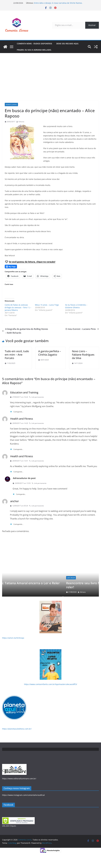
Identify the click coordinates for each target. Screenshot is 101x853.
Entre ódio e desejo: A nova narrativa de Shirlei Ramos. (58, 3)
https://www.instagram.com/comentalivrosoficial (23, 795)
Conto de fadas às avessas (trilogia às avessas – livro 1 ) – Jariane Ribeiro (18, 307)
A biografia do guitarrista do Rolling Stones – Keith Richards (26, 331)
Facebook (8, 804)
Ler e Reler (11, 578)
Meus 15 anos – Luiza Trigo (47, 305)
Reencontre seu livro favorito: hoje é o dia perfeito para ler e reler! (52, 585)
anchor (14, 501)
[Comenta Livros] (5, 47)
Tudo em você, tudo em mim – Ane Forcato (17, 354)
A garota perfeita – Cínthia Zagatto (49, 352)
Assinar (92, 25)
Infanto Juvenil (11, 104)
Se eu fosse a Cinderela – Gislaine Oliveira (76, 306)
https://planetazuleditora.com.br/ (17, 729)
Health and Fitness (21, 418)
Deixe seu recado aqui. (67, 43)
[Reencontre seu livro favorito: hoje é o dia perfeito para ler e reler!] (52, 545)
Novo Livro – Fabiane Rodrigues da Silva (83, 354)
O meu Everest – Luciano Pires (80, 329)
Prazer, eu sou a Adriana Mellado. (34, 50)
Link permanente (37, 397)
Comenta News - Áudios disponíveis (34, 43)
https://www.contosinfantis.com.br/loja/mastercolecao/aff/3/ (50, 684)
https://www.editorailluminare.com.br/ (19, 778)
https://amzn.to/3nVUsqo (13, 638)
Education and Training (24, 392)
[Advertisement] (50, 72)
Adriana (21, 121)
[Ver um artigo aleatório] (96, 47)
